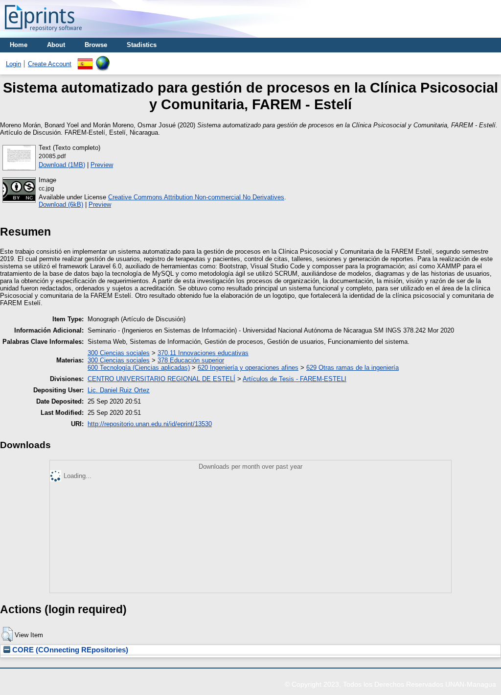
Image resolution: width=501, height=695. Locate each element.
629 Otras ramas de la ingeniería (352, 367)
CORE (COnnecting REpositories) (69, 650)
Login (13, 64)
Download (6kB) (61, 204)
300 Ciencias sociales (119, 353)
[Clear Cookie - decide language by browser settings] (103, 59)
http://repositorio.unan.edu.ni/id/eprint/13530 (150, 424)
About (56, 44)
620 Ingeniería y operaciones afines (248, 367)
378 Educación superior (191, 360)
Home (18, 44)
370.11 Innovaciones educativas (203, 353)
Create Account (49, 64)
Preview (102, 164)
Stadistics (142, 44)
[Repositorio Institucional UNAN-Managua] (43, 34)
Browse (96, 44)
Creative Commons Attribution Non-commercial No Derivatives (196, 197)
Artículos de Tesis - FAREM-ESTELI (294, 379)
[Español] (85, 59)
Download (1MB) (62, 164)
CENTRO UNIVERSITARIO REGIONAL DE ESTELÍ (161, 379)
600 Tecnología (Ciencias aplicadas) (139, 367)
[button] (7, 634)
